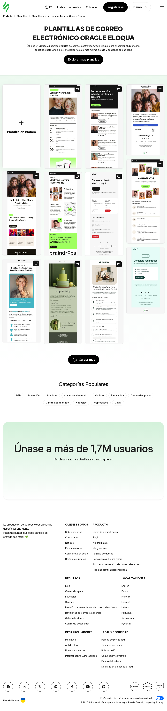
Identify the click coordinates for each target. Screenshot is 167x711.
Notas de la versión (75, 650)
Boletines (51, 395)
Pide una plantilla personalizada (110, 569)
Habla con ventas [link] (69, 7)
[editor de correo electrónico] (6, 7)
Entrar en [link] (92, 7)
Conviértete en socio (76, 553)
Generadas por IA (141, 395)
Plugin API (70, 639)
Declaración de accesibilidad (117, 666)
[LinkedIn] (24, 687)
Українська (127, 618)
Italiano (125, 607)
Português (127, 612)
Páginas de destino (103, 553)
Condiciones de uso (112, 645)
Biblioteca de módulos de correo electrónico (117, 564)
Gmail (118, 402)
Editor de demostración (105, 532)
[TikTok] (72, 687)
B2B (18, 395)
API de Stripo (72, 645)
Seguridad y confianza (113, 655)
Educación (70, 596)
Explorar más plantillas (83, 59)
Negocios (81, 402)
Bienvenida (117, 395)
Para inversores (73, 548)
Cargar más (87, 359)
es (50, 7)
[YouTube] (88, 687)
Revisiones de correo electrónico (83, 612)
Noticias (69, 542)
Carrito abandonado (57, 402)
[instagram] (56, 687)
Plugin (96, 537)
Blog (67, 585)
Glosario (69, 602)
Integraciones (100, 548)
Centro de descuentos (77, 623)
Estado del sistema (111, 661)
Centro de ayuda (74, 591)
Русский (126, 623)
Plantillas (22, 16)
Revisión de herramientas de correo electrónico (91, 607)
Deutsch (125, 591)
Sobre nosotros (73, 532)
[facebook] (8, 687)
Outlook (99, 395)
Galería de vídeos (74, 618)
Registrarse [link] (115, 7)
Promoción (34, 395)
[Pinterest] (104, 687)
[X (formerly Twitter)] (40, 687)
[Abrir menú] (162, 7)
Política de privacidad (113, 639)
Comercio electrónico (76, 395)
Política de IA (108, 650)
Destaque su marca (75, 559)
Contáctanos (72, 537)
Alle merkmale (100, 542)
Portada (7, 16)
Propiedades (100, 402)
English (125, 585)
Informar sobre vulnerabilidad (81, 655)
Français (125, 596)
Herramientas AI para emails (107, 559)
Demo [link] (137, 7)
